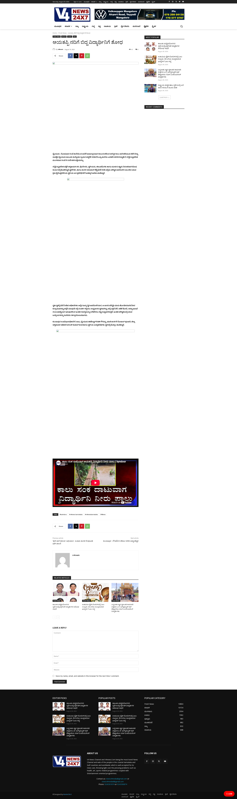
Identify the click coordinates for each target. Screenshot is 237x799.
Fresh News (63, 33)
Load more (164, 97)
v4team (60, 49)
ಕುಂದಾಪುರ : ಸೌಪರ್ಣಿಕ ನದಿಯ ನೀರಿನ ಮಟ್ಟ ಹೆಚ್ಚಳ (120, 541)
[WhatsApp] (87, 55)
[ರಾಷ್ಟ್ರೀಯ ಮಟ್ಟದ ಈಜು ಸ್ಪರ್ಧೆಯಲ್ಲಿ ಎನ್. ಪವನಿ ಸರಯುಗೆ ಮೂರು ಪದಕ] (150, 88)
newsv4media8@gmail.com (113, 781)
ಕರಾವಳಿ (64, 36)
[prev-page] (54, 617)
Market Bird (67, 794)
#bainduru (63, 514)
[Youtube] (183, 1)
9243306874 (122, 784)
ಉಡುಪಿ (69, 36)
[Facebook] (169, 1)
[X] (176, 1)
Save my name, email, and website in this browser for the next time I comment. (87, 676)
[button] (181, 26)
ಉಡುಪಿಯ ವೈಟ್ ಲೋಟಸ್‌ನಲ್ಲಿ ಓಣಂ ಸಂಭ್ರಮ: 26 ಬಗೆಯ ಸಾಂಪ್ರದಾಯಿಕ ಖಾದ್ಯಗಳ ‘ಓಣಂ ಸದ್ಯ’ (93, 607)
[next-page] (58, 617)
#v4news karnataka (75, 514)
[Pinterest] (81, 55)
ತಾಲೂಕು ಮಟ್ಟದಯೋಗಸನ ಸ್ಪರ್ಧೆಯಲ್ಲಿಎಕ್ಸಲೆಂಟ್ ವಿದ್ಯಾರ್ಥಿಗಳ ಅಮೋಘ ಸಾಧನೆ (66, 607)
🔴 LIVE (229, 794)
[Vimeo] (179, 1)
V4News (103, 514)
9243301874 (109, 784)
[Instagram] (172, 1)
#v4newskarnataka (91, 514)
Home (55, 33)
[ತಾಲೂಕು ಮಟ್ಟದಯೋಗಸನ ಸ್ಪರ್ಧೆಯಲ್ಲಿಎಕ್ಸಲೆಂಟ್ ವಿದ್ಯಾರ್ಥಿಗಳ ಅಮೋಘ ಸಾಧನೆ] (66, 592)
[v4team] (54, 49)
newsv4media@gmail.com (116, 779)
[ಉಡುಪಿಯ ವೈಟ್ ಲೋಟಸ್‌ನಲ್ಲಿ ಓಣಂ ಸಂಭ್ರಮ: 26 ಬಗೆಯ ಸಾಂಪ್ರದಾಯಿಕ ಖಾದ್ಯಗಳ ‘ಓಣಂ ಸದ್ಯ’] (95, 592)
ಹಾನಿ (75, 36)
